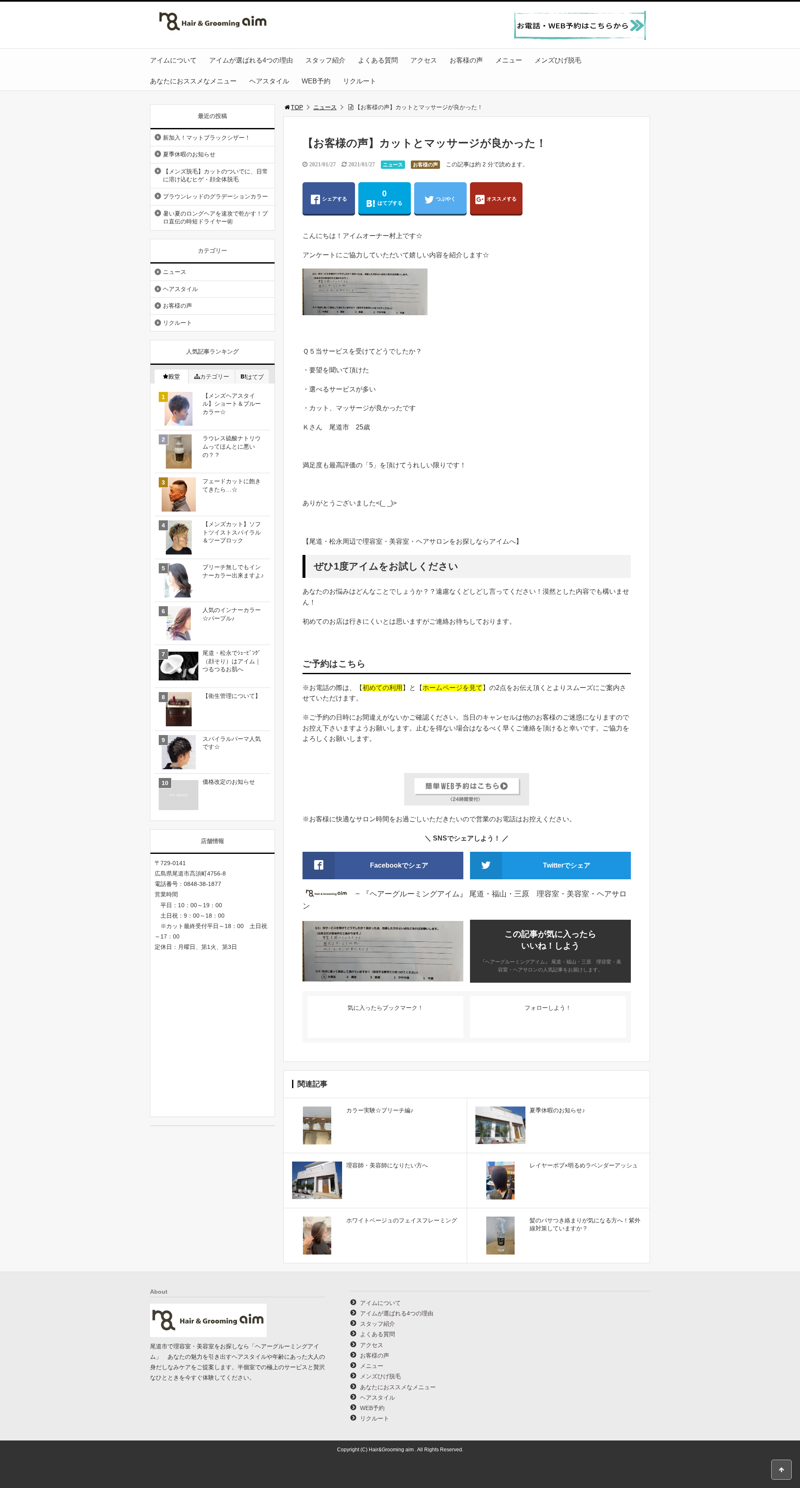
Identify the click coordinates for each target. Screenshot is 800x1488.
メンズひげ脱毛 (558, 60)
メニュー (508, 60)
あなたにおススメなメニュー (193, 81)
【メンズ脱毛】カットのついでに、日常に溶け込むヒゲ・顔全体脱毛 (215, 175)
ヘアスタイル (269, 81)
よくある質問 (378, 60)
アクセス (423, 60)
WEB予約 (316, 81)
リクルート (359, 81)
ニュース (325, 107)
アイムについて (173, 60)
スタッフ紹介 (325, 60)
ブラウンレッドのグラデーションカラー (215, 196)
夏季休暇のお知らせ (189, 154)
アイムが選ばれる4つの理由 (251, 60)
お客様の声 (466, 60)
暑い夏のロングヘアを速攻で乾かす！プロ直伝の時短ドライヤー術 (215, 217)
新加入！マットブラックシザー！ (206, 137)
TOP (297, 107)
